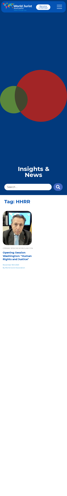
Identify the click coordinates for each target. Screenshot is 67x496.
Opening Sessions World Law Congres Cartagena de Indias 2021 (30, 248)
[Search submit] (58, 187)
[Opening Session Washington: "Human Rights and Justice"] (17, 228)
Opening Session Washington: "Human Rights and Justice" (17, 256)
